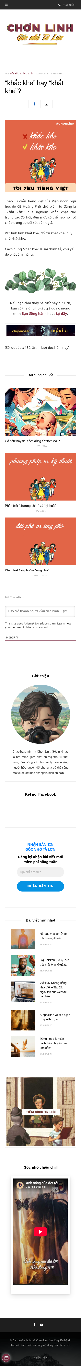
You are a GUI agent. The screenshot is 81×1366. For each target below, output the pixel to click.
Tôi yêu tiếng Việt (21, 73)
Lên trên (41, 1357)
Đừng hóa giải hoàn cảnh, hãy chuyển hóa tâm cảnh (53, 1043)
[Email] (46, 104)
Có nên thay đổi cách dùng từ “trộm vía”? (32, 441)
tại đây (61, 313)
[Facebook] (35, 104)
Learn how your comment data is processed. (38, 625)
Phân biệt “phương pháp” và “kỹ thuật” (30, 505)
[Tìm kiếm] (59, 5)
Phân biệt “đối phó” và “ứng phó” (27, 570)
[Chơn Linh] (40, 34)
